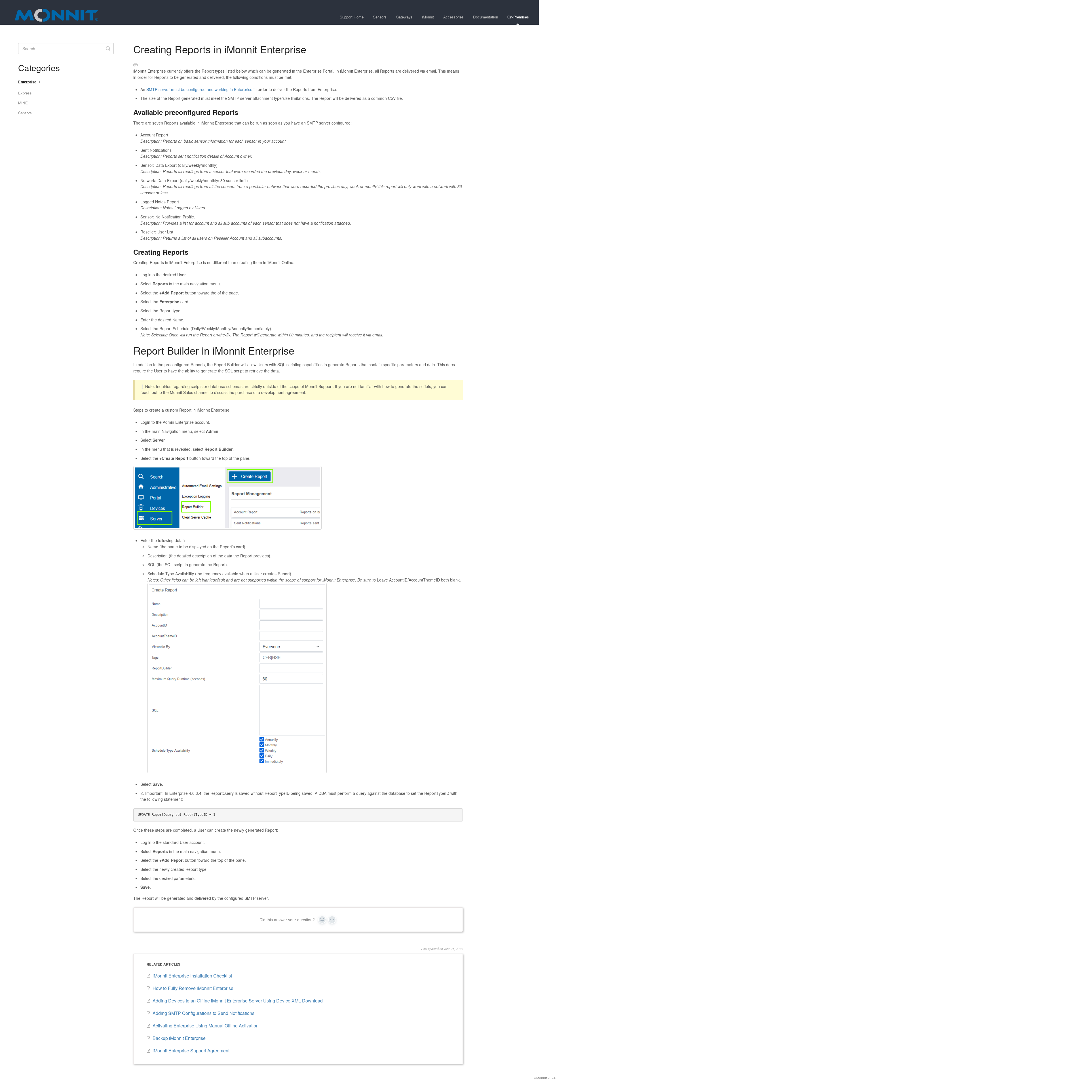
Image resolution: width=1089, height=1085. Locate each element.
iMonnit (428, 17)
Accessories (453, 17)
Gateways (404, 17)
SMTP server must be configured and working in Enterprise (199, 89)
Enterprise (27, 82)
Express (25, 93)
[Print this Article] (135, 65)
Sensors (380, 17)
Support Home (352, 17)
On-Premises (518, 17)
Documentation (485, 17)
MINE (23, 103)
